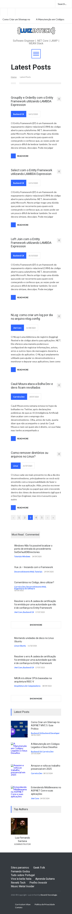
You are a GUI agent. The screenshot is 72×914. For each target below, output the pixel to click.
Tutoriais (38, 572)
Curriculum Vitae (22, 904)
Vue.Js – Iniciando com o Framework (33, 567)
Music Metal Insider (22, 886)
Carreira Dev (19, 397)
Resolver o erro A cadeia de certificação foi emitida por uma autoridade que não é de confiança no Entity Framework (35, 604)
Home (14, 77)
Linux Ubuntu (20, 646)
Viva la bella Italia (21, 878)
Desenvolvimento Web (24, 572)
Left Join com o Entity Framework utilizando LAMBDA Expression (31, 242)
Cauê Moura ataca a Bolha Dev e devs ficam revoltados (32, 385)
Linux (15, 466)
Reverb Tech (18, 882)
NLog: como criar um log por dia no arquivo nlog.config (32, 316)
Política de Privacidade (45, 904)
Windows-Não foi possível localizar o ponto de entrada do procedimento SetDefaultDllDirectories (33, 548)
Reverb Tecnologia (49, 895)
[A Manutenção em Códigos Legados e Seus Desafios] (19, 750)
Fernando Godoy (20, 871)
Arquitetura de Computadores (27, 686)
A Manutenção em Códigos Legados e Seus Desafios (50, 19)
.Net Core (17, 328)
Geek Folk (39, 867)
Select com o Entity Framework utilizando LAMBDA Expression (31, 172)
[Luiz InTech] (36, 33)
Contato (18, 907)
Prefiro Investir (38, 882)
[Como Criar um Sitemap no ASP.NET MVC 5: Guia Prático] (19, 729)
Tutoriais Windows (22, 556)
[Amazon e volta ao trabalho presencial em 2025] (19, 772)
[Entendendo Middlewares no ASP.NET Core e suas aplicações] (19, 792)
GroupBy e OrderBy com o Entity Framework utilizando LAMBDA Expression (32, 101)
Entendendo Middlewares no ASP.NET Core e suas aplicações (46, 790)
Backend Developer (51, 733)
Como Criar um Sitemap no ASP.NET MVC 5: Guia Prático (16, 19)
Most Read (18, 534)
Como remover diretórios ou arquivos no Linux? (29, 454)
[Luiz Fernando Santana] (22, 826)
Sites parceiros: (20, 867)
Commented (32, 534)
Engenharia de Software (24, 588)
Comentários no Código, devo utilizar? (34, 582)
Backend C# (18, 114)
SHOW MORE (36, 625)
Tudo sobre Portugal (23, 875)
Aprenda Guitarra (45, 878)
